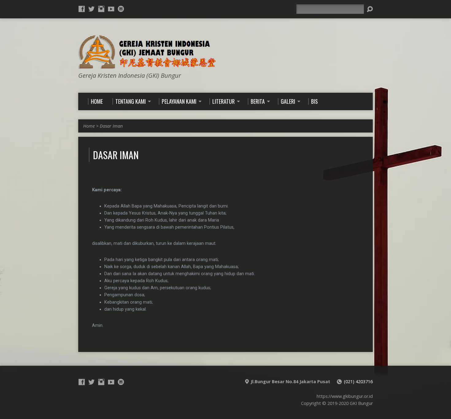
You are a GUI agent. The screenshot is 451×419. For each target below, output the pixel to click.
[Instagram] (101, 9)
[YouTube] (111, 9)
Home (89, 126)
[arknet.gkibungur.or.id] (121, 9)
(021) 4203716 (358, 381)
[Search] (370, 9)
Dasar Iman (111, 126)
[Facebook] (82, 9)
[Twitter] (91, 9)
